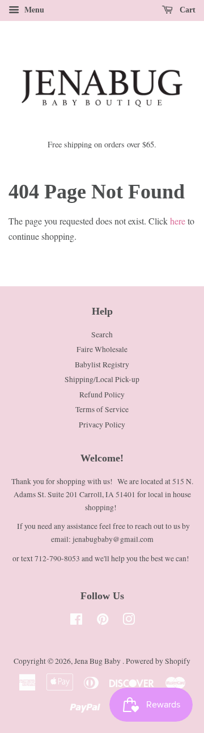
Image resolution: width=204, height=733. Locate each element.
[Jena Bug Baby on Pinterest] (102, 621)
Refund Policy (102, 394)
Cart (186, 10)
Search (102, 334)
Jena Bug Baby (98, 661)
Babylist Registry (102, 364)
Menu (33, 9)
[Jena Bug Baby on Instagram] (128, 621)
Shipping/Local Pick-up (102, 379)
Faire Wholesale (102, 349)
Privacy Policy (102, 425)
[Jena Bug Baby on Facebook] (76, 621)
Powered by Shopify (158, 661)
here (177, 221)
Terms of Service (102, 409)
